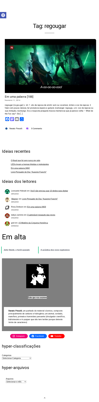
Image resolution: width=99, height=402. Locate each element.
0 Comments (34, 128)
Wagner (14, 199)
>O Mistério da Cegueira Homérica (33, 223)
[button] (3, 15)
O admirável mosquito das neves (41, 215)
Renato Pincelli (15, 128)
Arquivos (9, 379)
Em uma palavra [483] (36, 207)
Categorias (6, 355)
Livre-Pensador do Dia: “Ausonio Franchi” (28, 172)
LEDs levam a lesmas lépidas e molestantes (30, 164)
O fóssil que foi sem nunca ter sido (25, 160)
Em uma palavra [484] (20, 168)
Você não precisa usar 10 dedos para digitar (49, 191)
